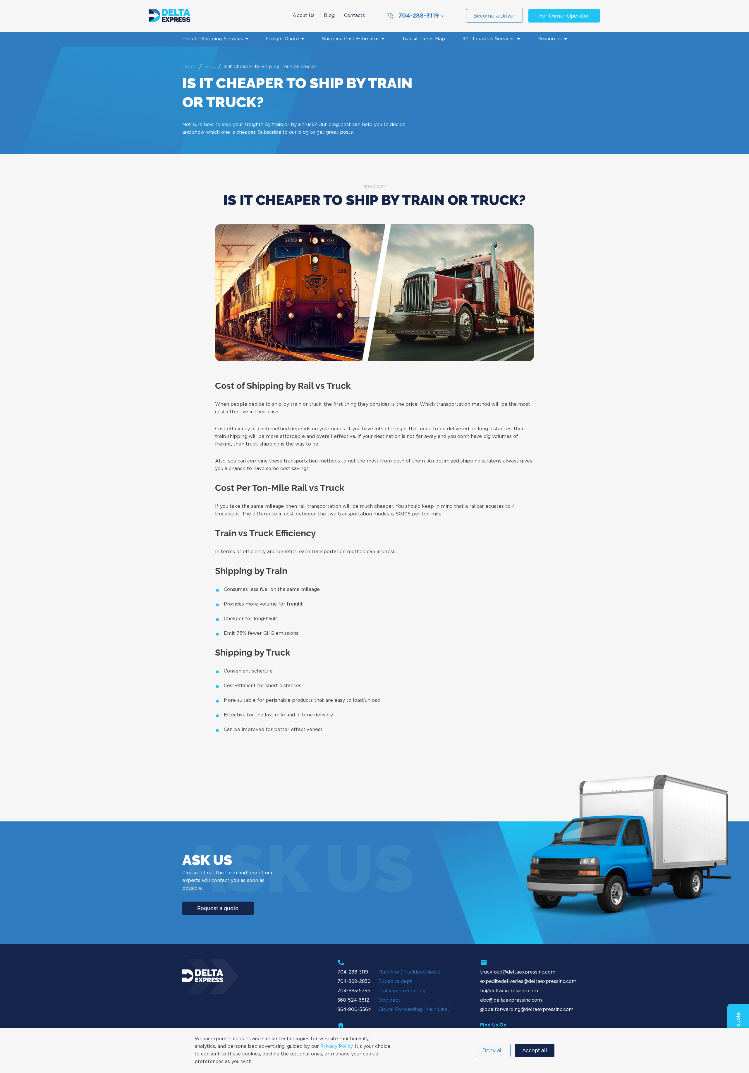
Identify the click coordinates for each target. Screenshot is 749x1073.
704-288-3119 (418, 15)
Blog (329, 15)
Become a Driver (494, 16)
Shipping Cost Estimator (350, 39)
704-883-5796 (353, 991)
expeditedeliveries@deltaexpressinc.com (528, 981)
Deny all (492, 1050)
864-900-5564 (354, 1009)
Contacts (354, 15)
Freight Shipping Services (212, 39)
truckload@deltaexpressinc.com (517, 972)
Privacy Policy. (336, 1046)
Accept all (534, 1050)
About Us (304, 15)
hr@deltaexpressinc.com (509, 991)
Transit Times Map (423, 39)
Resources (549, 39)
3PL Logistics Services (489, 39)
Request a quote (217, 908)
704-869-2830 (354, 981)
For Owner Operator (564, 16)
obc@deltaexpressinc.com (511, 1000)
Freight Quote (282, 39)
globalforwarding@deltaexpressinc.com (526, 1009)
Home (189, 67)
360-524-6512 (353, 1000)
